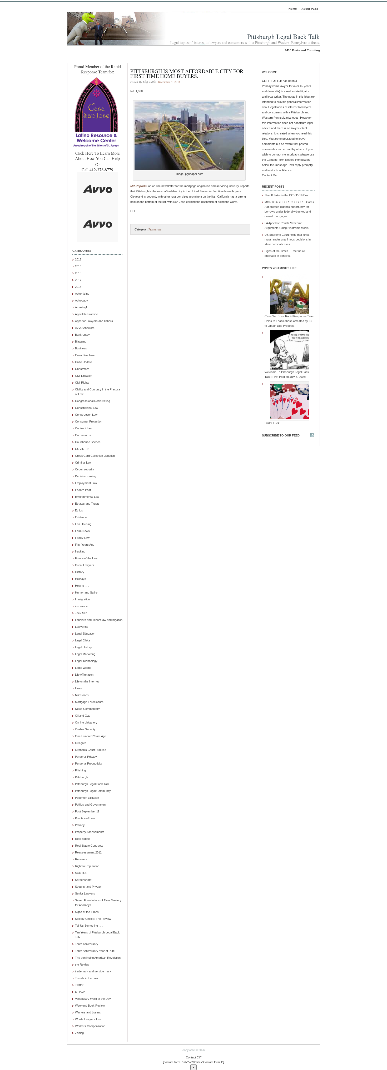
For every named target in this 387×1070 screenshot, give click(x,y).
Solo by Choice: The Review (93, 918)
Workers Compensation (90, 1026)
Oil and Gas (82, 715)
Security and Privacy (88, 886)
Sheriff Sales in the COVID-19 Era (286, 195)
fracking (80, 551)
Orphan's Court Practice (90, 749)
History (79, 572)
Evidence (81, 517)
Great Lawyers (84, 565)
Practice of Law (85, 818)
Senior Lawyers (85, 893)
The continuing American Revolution (98, 957)
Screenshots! (83, 879)
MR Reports (138, 186)
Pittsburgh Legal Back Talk (283, 36)
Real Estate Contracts (89, 845)
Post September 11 (87, 811)
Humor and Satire (86, 592)
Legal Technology (86, 660)
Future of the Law (86, 558)
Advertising (82, 293)
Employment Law (86, 483)
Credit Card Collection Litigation (95, 455)
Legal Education (85, 633)
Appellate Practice (86, 314)
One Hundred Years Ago (90, 736)
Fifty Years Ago (84, 544)
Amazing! (81, 307)
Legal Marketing (85, 654)
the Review (82, 964)
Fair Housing (83, 524)
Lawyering (81, 626)
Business (81, 348)
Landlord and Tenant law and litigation (98, 619)
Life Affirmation (84, 674)
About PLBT (310, 8)
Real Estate (82, 838)
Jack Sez (81, 613)
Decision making (85, 476)
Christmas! (82, 368)
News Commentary (87, 708)
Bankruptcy (82, 334)
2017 (78, 280)
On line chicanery (86, 722)
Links (78, 688)
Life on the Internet (87, 681)
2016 (78, 273)
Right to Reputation (87, 866)
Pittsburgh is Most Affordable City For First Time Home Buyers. (186, 73)
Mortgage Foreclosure (89, 702)
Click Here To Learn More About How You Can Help (97, 155)
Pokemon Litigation (87, 797)
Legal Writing (83, 667)
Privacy (80, 825)
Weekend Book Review (90, 1005)
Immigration (82, 599)
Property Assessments (89, 831)
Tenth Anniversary (86, 944)
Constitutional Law (86, 407)
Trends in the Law (86, 978)
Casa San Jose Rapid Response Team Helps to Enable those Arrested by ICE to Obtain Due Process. (289, 321)
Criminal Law (83, 462)
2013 (78, 266)
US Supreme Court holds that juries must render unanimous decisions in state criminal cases (288, 239)
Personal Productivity (88, 763)
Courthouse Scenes (88, 442)
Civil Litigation (83, 375)
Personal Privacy (86, 756)
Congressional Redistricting (92, 401)
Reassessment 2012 (88, 852)
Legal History (83, 647)
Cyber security (84, 469)
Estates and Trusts (87, 503)
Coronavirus (83, 435)
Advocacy (81, 300)
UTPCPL (80, 991)
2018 (78, 286)
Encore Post (83, 489)
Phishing (80, 770)
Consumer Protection (88, 421)
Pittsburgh (81, 777)
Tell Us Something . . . (89, 925)
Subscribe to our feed (281, 435)
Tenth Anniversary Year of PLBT (95, 950)
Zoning (79, 1032)
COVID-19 (81, 448)
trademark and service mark (93, 971)
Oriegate (80, 743)
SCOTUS (81, 873)
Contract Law (83, 428)
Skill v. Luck (272, 423)
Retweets (81, 859)
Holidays (80, 578)
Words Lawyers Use (88, 1019)
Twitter (79, 985)
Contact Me (269, 175)
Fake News (82, 531)
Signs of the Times (87, 911)
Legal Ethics (83, 640)
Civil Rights (82, 382)
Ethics (79, 510)
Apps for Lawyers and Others (94, 321)
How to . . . (82, 585)
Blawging (80, 341)
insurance (81, 606)
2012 (78, 259)
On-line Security (85, 729)
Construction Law (86, 414)
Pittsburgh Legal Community (93, 790)
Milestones (82, 695)
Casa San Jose (85, 355)
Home (293, 8)
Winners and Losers (88, 1012)
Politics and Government (90, 804)
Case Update (83, 362)
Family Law (82, 537)
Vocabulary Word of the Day (93, 998)
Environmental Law (87, 496)
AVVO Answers (85, 327)
